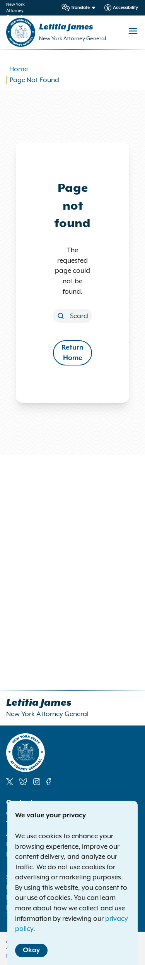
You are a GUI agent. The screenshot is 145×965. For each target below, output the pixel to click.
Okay (31, 950)
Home (18, 69)
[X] (9, 781)
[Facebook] (48, 781)
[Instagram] (36, 781)
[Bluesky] (23, 781)
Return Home (72, 353)
